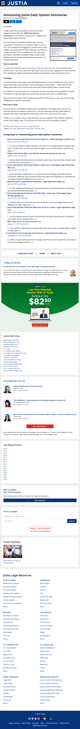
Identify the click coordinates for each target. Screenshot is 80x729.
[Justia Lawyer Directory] (50, 718)
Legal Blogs (7, 683)
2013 (5, 462)
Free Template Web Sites (11, 368)
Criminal (43, 587)
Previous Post (25, 253)
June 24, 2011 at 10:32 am (17, 198)
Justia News (14, 126)
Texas (42, 668)
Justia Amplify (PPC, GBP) (49, 693)
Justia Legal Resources (11, 340)
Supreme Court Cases (10, 347)
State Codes (44, 651)
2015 (5, 457)
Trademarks (8, 696)
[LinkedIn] (29, 718)
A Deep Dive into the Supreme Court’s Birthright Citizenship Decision (29, 267)
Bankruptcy (44, 583)
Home (42, 253)
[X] (47, 718)
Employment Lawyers (11, 593)
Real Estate (7, 632)
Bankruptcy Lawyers (11, 583)
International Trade (11, 629)
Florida (42, 661)
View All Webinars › (40, 426)
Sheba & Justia (8, 563)
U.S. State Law (46, 644)
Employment (8, 622)
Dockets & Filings (9, 668)
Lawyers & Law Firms (10, 357)
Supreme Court (9, 658)
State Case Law (46, 654)
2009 (5, 471)
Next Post (56, 253)
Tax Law (6, 635)
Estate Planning (46, 596)
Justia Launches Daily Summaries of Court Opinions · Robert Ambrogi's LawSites (39, 139)
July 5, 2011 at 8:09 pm (16, 212)
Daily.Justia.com (49, 68)
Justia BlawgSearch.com (11, 342)
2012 (5, 464)
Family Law (44, 600)
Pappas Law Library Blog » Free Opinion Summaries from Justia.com (35, 153)
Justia (42, 128)
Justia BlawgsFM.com (10, 344)
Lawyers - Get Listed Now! (40, 528)
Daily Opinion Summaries (25, 128)
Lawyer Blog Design (10, 362)
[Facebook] (35, 718)
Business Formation (11, 615)
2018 (5, 451)
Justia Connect (14, 723)
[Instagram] (38, 718)
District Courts (8, 664)
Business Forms (9, 687)
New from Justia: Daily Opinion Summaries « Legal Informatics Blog (34, 181)
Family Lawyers (9, 600)
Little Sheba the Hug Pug (11, 561)
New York (44, 664)
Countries (7, 700)
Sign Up (74, 3)
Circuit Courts (8, 661)
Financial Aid (45, 622)
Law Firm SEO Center (10, 366)
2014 (5, 460)
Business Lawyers (10, 587)
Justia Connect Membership (51, 680)
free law (37, 128)
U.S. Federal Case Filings (11, 351)
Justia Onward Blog (47, 696)
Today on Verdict (12, 262)
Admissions (44, 619)
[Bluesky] (44, 718)
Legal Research (34, 126)
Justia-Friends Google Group (12, 371)
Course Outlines (46, 625)
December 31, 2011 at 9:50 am (19, 235)
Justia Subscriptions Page (31, 68)
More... (5, 606)
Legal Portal (25, 723)
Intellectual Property (11, 625)
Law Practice (23, 126)
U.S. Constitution (9, 648)
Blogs (42, 632)
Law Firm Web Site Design (12, 360)
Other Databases (11, 677)
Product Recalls (9, 690)
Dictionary (44, 615)
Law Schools (45, 612)
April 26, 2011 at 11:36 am (17, 170)
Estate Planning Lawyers (12, 596)
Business (7, 612)
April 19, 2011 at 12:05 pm (18, 142)
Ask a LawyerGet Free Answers (12, 491)
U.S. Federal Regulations (11, 355)
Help (42, 723)
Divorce (43, 590)
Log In (65, 3)
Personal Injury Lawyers (12, 603)
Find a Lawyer (10, 511)
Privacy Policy (64, 723)
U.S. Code (6, 651)
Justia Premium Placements (50, 687)
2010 (5, 468)
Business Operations (11, 619)
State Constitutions (47, 648)
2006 (5, 477)
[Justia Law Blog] (17, 3)
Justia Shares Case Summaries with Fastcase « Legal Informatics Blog (35, 233)
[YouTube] (32, 718)
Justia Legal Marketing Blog (12, 364)
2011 (5, 466)
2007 (5, 475)
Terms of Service (52, 723)
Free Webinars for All (14, 381)
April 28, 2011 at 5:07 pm (17, 184)
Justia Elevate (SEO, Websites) (51, 690)
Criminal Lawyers (9, 590)
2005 (5, 479)
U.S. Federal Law (10, 644)
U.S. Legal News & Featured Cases (15, 353)
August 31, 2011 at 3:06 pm (18, 224)
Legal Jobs (7, 680)
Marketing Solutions (49, 677)
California (44, 658)
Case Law (12, 128)
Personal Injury (46, 603)
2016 (5, 455)
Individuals (45, 580)
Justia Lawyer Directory (49, 683)
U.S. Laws (6, 349)
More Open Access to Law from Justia (22, 221)
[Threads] (41, 718)
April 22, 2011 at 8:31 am (17, 156)
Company (35, 723)
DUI (41, 593)
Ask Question (40, 500)
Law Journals (45, 629)
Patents (6, 693)
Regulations (7, 654)
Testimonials (45, 700)
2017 (5, 453)
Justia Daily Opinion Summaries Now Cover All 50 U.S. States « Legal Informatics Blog (41, 207)
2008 (5, 473)
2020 (5, 449)
